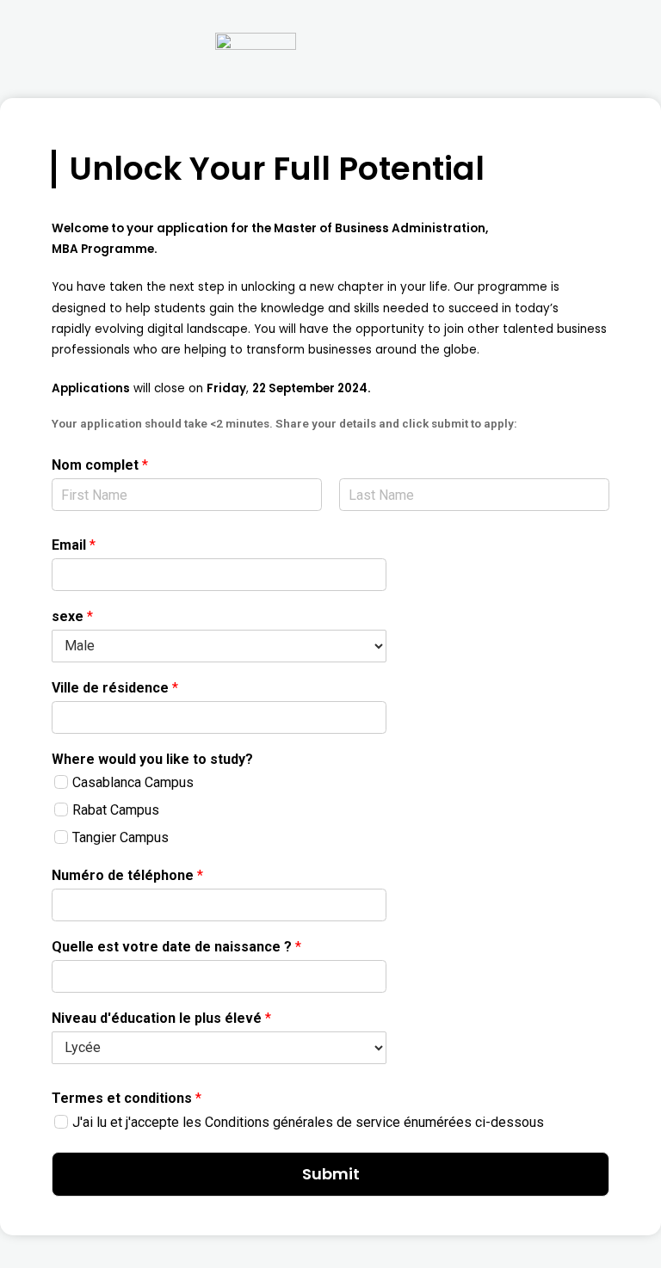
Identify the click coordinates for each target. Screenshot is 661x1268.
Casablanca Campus (133, 782)
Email (74, 545)
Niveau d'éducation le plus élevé (161, 1018)
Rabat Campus (115, 810)
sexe (72, 616)
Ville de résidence (115, 688)
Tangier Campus (120, 837)
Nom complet (100, 465)
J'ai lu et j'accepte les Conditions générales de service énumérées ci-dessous (308, 1122)
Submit (331, 1174)
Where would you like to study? (152, 759)
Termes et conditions (126, 1098)
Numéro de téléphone (127, 875)
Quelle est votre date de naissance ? (176, 947)
